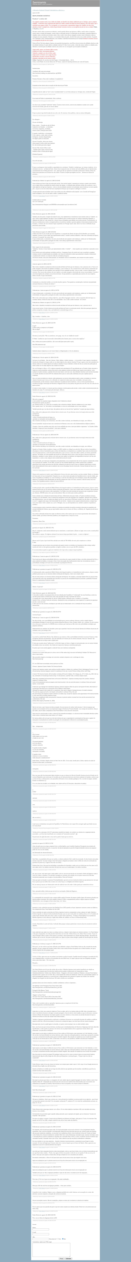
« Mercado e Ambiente (38, 10)
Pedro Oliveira (42, 196)
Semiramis (39, 2)
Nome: (34, 1227)
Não (65, 1239)
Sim (60, 1239)
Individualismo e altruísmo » (57, 10)
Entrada (47, 10)
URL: (34, 1237)
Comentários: (36, 1242)
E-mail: (34, 1232)
